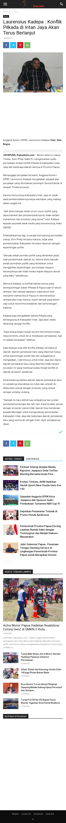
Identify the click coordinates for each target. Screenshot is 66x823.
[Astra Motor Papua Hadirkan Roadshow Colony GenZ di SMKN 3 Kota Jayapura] (33, 600)
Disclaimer (38, 814)
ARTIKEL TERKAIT (13, 459)
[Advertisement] (33, 115)
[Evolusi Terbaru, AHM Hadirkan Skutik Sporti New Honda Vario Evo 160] (10, 485)
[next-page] (10, 563)
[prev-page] (5, 563)
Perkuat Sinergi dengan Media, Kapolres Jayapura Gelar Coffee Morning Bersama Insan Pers (39, 470)
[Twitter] (13, 45)
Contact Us (26, 814)
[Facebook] (6, 45)
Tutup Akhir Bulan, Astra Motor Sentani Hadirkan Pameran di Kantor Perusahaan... (40, 657)
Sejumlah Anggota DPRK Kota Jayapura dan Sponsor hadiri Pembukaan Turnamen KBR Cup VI (40, 500)
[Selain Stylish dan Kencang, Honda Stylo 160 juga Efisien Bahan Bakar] (10, 673)
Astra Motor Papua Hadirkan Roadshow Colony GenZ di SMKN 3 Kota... (31, 627)
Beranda (6, 11)
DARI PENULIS (32, 459)
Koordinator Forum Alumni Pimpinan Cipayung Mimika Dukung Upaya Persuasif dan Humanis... (41, 687)
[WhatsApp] (27, 45)
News (15, 11)
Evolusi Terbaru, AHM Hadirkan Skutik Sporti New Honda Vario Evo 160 (40, 485)
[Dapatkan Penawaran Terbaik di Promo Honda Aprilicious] (10, 515)
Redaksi (15, 814)
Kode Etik (50, 814)
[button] (5, 4)
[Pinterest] (20, 45)
